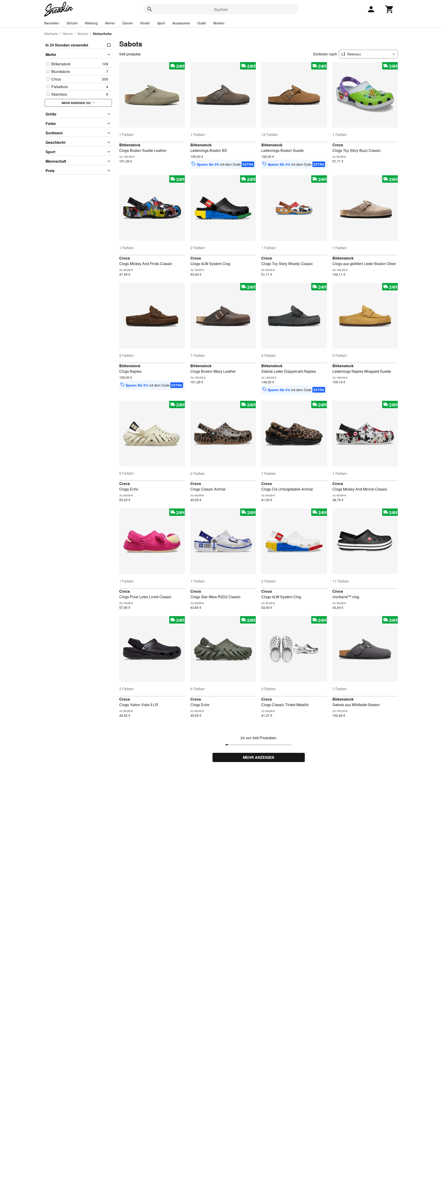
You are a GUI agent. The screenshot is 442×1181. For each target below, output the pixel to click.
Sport (161, 23)
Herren (110, 23)
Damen (127, 23)
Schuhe (72, 23)
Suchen (221, 9)
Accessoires (181, 23)
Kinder (145, 23)
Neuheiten (51, 23)
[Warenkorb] (389, 9)
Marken (218, 23)
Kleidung (91, 23)
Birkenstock (129, 144)
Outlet (201, 23)
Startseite (51, 33)
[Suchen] (149, 9)
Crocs (337, 144)
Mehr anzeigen (258, 757)
